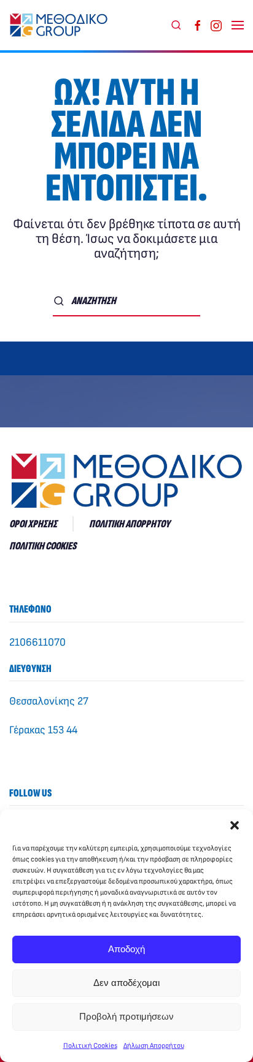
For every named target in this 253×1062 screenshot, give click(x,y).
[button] (234, 825)
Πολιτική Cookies (90, 1045)
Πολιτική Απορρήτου (129, 524)
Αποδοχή (126, 949)
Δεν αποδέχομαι (126, 982)
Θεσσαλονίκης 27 (48, 701)
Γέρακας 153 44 (43, 730)
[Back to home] (61, 25)
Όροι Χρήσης (33, 524)
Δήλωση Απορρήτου (153, 1045)
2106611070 (37, 642)
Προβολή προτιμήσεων (126, 1016)
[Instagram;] (216, 25)
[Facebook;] (198, 25)
